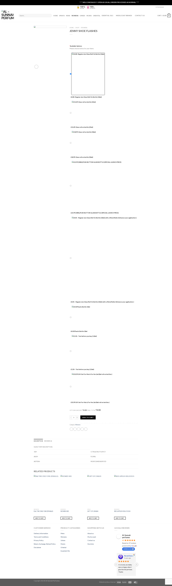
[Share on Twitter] (75, 429)
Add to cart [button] (39, 518)
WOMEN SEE (65, 511)
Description (38, 441)
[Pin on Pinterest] (82, 429)
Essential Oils (65, 551)
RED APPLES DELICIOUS (122, 511)
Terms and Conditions (41, 537)
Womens (75, 15)
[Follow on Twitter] (169, 7)
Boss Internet (111, 582)
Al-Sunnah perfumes (126, 536)
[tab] (38, 441)
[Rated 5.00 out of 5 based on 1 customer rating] (104, 37)
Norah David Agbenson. (129, 556)
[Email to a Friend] (78, 429)
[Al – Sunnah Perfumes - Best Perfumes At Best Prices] (8, 15)
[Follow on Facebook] (165, 7)
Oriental (96, 15)
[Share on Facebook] (71, 429)
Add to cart (88, 417)
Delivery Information (41, 533)
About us (90, 533)
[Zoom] (36, 67)
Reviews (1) (48, 441)
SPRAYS (62, 15)
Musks (89, 15)
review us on (127, 549)
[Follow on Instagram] (167, 7)
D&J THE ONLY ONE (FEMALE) (43, 511)
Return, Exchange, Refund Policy (45, 544)
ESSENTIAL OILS (107, 15)
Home (55, 15)
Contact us (91, 540)
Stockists (90, 544)
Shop (77, 27)
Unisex (82, 15)
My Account (91, 537)
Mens (68, 15)
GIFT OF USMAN (92, 511)
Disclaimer (37, 547)
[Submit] (50, 15)
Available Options (76, 46)
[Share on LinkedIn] (85, 429)
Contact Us (140, 15)
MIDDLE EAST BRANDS (124, 15)
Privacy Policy (38, 540)
